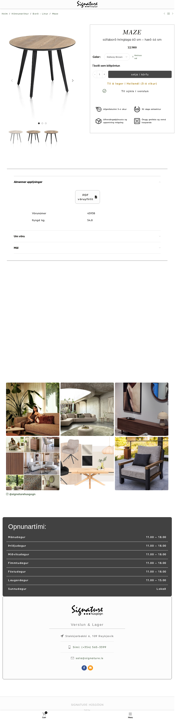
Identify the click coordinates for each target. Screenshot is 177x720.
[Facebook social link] (84, 667)
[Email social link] (90, 667)
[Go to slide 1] (39, 123)
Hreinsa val (138, 57)
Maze (55, 13)
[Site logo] (87, 4)
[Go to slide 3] (46, 123)
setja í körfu (140, 74)
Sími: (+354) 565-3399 (89, 647)
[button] (11, 80)
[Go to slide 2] (42, 123)
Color (96, 56)
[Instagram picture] (32, 409)
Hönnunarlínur (20, 13)
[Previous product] (164, 14)
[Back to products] (168, 14)
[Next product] (173, 14)
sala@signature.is (90, 658)
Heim (5, 13)
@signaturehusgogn (22, 494)
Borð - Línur (40, 13)
